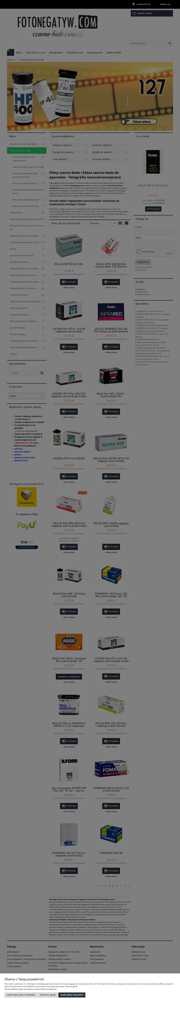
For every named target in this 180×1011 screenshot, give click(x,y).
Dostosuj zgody (48, 994)
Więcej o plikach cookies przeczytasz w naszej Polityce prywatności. (30, 989)
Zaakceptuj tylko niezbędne (21, 994)
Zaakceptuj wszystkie (71, 994)
